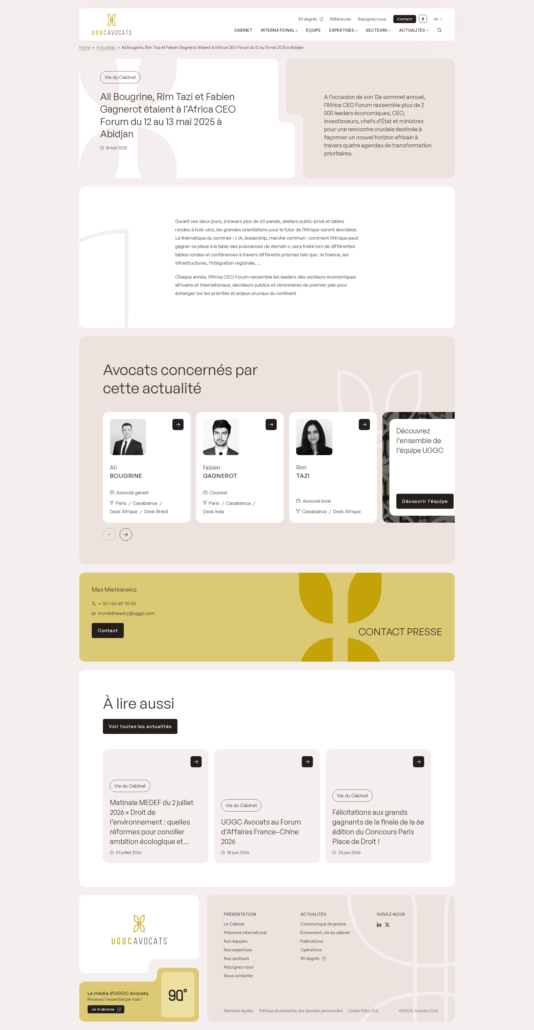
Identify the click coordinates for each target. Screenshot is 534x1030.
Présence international (245, 932)
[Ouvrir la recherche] (439, 30)
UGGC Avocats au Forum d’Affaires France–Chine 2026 (261, 832)
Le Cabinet (234, 924)
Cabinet (243, 30)
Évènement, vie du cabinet (325, 932)
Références (340, 19)
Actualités (412, 30)
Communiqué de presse (323, 924)
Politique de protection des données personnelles (301, 1010)
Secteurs (377, 30)
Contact (404, 19)
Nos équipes (236, 941)
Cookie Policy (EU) (363, 1010)
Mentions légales (238, 1010)
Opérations (311, 949)
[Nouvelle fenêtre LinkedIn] (379, 924)
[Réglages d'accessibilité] (423, 19)
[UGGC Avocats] (112, 24)
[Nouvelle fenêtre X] (387, 924)
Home (84, 47)
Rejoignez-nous (372, 19)
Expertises (341, 30)
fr (436, 19)
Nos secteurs (236, 958)
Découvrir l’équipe (425, 501)
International (278, 30)
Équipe (313, 30)
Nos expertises (238, 949)
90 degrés (307, 19)
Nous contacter (238, 975)
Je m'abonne (101, 1010)
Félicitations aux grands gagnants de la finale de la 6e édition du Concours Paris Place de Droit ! (378, 827)
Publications (311, 941)
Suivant (126, 534)
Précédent (109, 534)
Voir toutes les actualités (140, 726)
